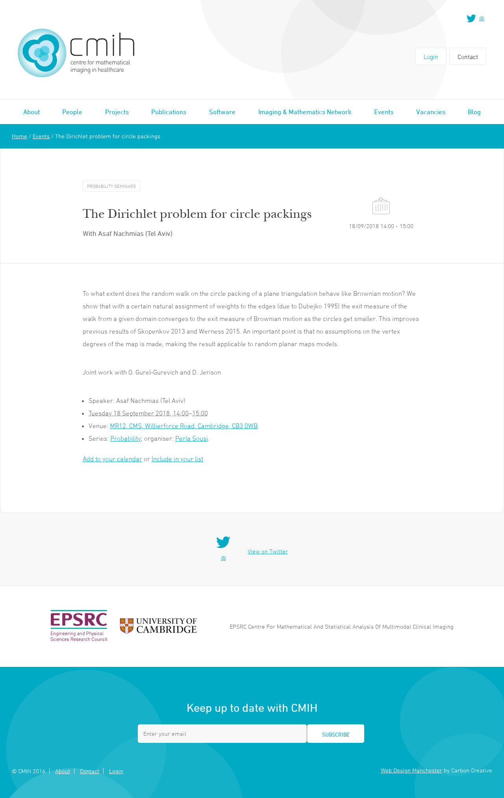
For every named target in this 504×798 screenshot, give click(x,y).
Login (431, 56)
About (31, 112)
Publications (168, 112)
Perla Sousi (191, 438)
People (72, 112)
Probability (125, 438)
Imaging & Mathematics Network (305, 112)
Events (383, 112)
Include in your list (177, 459)
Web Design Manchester (411, 770)
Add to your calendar (112, 459)
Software (222, 112)
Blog (474, 112)
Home (19, 136)
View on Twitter (268, 551)
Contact (468, 56)
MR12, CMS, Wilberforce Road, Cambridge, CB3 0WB (184, 426)
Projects (117, 112)
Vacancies (430, 112)
